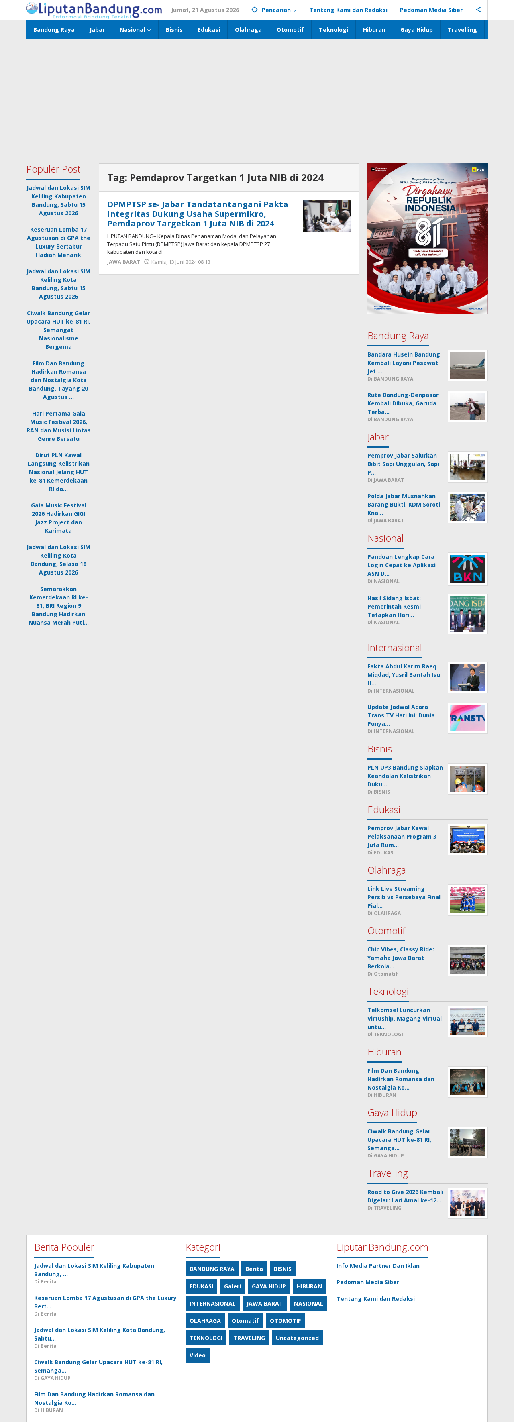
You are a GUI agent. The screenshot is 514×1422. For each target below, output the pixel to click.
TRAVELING (249, 1338)
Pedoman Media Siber (368, 1282)
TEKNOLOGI (206, 1338)
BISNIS (283, 1269)
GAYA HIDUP (269, 1286)
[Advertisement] (257, 99)
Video (198, 1355)
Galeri (232, 1286)
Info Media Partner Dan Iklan (378, 1265)
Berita (254, 1269)
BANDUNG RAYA (212, 1269)
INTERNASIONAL (213, 1303)
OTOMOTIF (285, 1320)
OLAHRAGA (205, 1320)
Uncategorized (297, 1338)
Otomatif (245, 1320)
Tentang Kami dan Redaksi (376, 1298)
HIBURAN (309, 1286)
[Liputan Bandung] (94, 10)
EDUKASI (201, 1286)
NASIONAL (308, 1303)
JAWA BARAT (123, 261)
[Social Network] (478, 10)
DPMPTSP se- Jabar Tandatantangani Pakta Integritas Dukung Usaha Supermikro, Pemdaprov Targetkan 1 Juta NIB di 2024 (197, 214)
